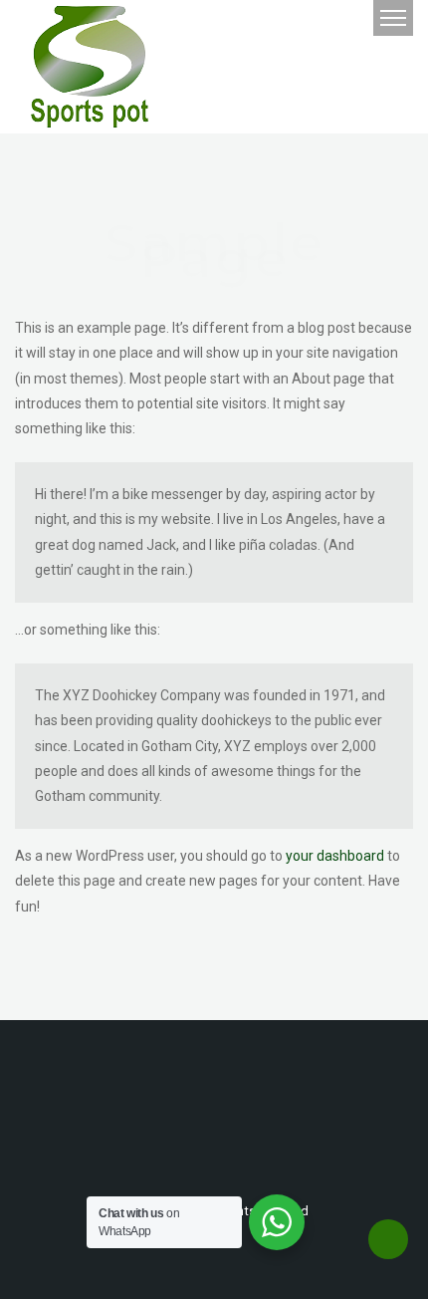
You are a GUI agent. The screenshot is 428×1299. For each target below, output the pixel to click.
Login (300, 18)
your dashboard (335, 856)
